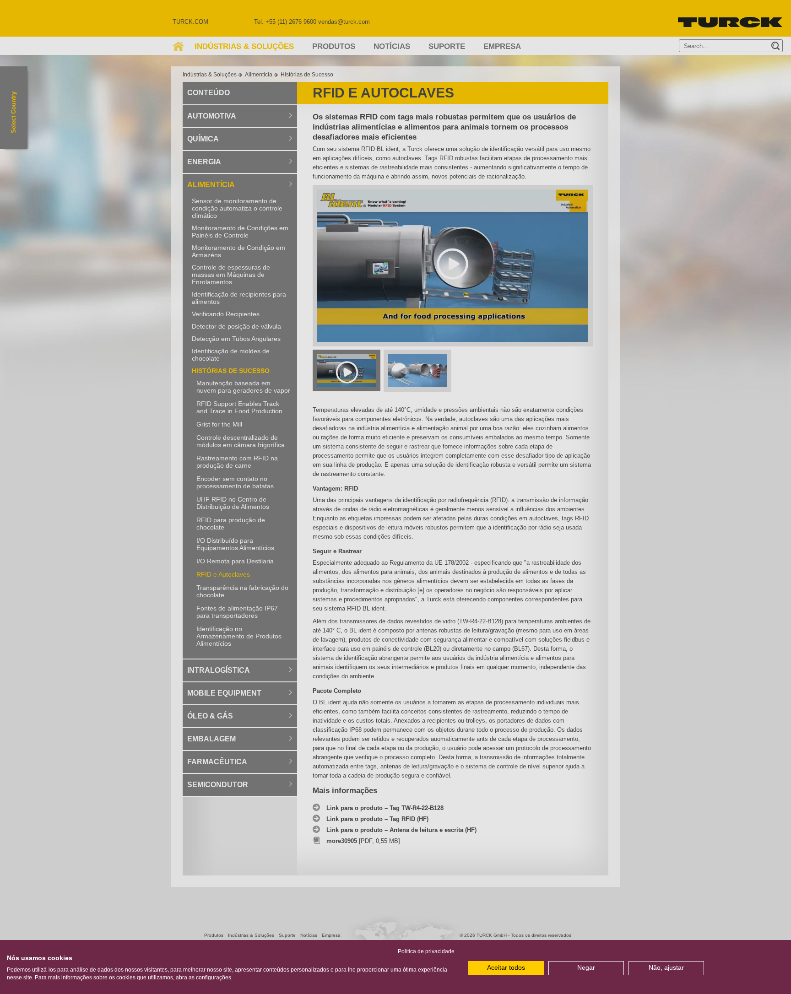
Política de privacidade (426, 951)
